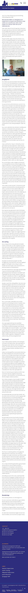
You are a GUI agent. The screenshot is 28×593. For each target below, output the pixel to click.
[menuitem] (20, 3)
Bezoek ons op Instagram (8, 533)
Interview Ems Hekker (8, 8)
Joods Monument (6, 574)
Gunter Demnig (6, 570)
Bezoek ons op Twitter (7, 534)
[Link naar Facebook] (22, 588)
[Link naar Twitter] (25, 588)
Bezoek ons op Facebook (8, 531)
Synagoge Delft (6, 576)
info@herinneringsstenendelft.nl (9, 530)
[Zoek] (20, 3)
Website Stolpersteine (8, 568)
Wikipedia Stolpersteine (8, 572)
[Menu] (24, 3)
